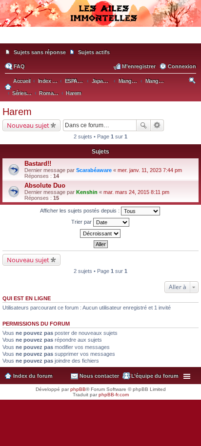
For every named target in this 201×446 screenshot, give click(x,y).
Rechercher (143, 125)
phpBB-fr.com (114, 394)
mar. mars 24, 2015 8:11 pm (136, 192)
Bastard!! (37, 163)
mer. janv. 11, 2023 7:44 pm (150, 170)
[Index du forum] (100, 39)
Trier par (82, 222)
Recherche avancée (157, 125)
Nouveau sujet (28, 125)
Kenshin (87, 192)
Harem (17, 111)
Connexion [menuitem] (182, 66)
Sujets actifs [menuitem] (94, 52)
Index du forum (33, 376)
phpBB (78, 389)
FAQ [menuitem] (19, 66)
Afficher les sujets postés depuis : (80, 210)
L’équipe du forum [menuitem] (155, 376)
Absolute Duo (44, 185)
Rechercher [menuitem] (193, 82)
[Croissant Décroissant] (100, 233)
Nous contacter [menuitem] (99, 376)
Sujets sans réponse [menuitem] (40, 52)
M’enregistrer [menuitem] (139, 66)
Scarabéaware (94, 170)
